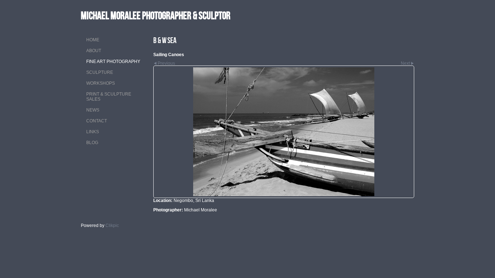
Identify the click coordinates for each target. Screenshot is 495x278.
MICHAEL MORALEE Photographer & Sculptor (155, 15)
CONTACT (96, 120)
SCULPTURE (99, 72)
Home (92, 39)
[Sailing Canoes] (283, 131)
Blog (92, 142)
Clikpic (112, 225)
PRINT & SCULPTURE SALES (108, 97)
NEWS (92, 110)
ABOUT (93, 50)
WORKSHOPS (100, 83)
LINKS (92, 131)
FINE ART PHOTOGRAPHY (113, 61)
